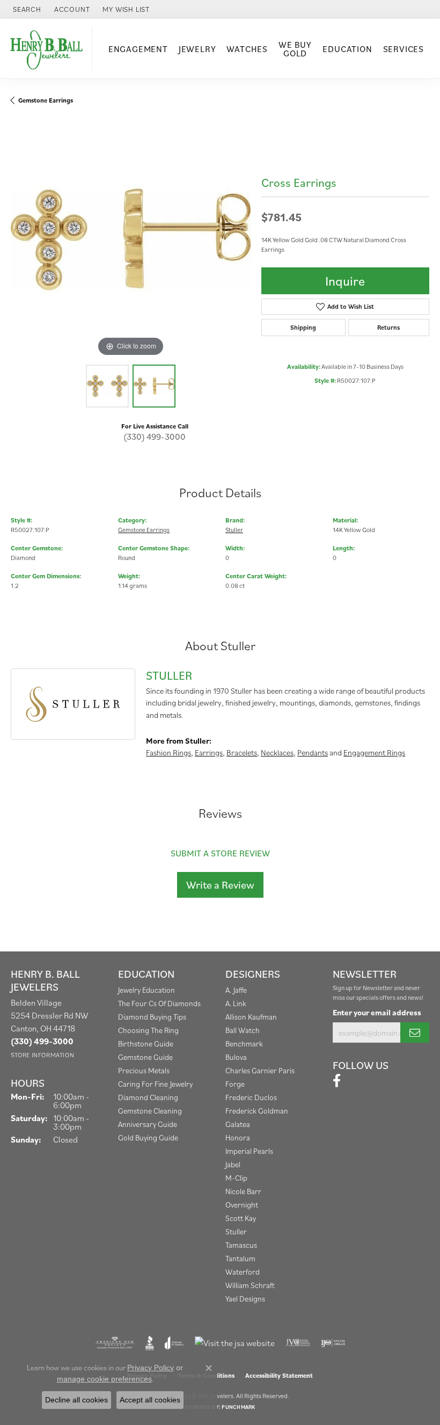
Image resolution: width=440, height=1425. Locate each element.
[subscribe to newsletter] (414, 1032)
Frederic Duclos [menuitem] (251, 1097)
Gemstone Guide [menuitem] (145, 1057)
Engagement (138, 48)
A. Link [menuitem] (235, 1003)
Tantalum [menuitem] (240, 1258)
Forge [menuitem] (235, 1084)
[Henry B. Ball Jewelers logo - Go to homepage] (48, 48)
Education (347, 48)
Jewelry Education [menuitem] (146, 990)
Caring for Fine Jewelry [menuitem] (155, 1084)
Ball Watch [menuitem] (242, 1030)
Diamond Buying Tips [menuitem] (152, 1017)
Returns (388, 327)
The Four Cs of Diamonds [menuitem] (159, 1003)
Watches (247, 48)
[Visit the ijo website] (333, 1343)
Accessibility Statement (279, 1375)
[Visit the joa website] (174, 1343)
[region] (131, 239)
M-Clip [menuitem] (236, 1178)
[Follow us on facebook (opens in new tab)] (337, 1080)
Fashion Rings (168, 752)
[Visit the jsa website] (235, 1342)
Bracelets (241, 752)
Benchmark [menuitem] (244, 1043)
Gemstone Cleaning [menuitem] (150, 1111)
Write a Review (220, 885)
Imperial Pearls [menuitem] (249, 1151)
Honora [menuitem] (237, 1137)
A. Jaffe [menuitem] (236, 990)
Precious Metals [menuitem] (144, 1070)
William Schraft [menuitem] (250, 1285)
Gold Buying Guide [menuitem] (148, 1137)
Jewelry (197, 48)
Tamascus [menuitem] (241, 1245)
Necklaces (277, 752)
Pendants (312, 752)
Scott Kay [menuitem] (240, 1218)
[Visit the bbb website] (150, 1343)
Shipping (303, 327)
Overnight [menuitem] (241, 1204)
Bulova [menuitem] (236, 1057)
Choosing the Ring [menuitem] (148, 1030)
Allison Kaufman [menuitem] (251, 1017)
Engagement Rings (374, 752)
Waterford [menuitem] (242, 1272)
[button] (26, 9)
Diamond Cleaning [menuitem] (148, 1097)
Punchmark (238, 1407)
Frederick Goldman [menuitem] (256, 1111)
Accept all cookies (150, 1399)
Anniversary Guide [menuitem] (147, 1124)
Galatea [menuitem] (237, 1124)
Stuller (234, 530)
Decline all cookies (76, 1399)
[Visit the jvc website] (298, 1343)
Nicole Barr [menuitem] (243, 1191)
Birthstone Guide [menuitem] (145, 1043)
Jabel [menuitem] (232, 1164)
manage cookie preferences (104, 1379)
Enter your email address (377, 1012)
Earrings (209, 752)
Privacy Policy (150, 1367)
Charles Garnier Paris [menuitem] (260, 1070)
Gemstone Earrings (45, 100)
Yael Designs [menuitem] (245, 1298)
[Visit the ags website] (115, 1343)
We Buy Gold (295, 49)
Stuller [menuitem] (236, 1231)
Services (403, 48)
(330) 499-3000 (154, 436)
